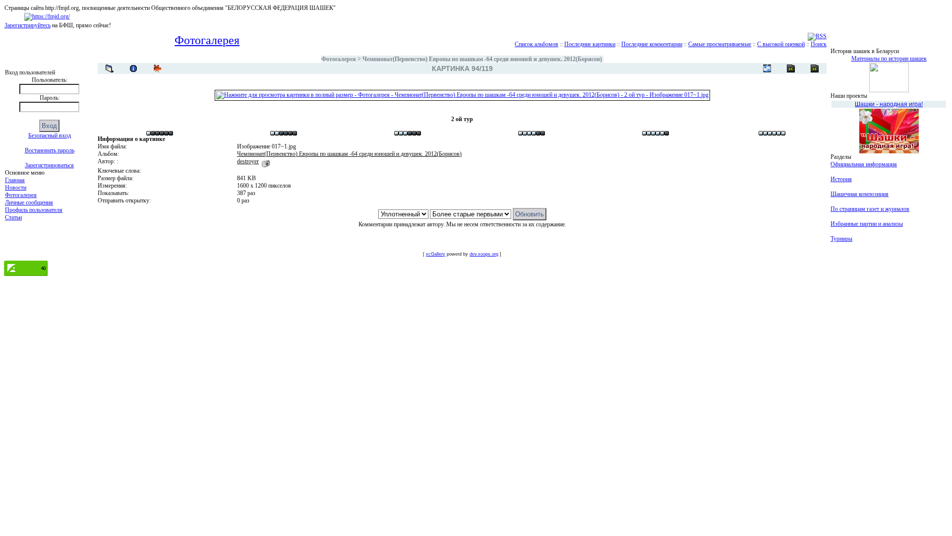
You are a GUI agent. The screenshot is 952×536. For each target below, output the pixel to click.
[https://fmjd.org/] (47, 16)
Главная (15, 180)
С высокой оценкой (781, 44)
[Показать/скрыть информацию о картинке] (133, 68)
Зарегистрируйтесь (27, 25)
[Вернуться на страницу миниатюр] (109, 68)
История (841, 179)
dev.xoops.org (484, 254)
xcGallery (435, 254)
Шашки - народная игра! (889, 104)
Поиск (819, 44)
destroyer (248, 161)
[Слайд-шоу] (157, 68)
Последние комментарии (651, 44)
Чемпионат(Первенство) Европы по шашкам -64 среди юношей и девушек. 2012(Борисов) (482, 59)
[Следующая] (791, 68)
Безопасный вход (49, 135)
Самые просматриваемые (719, 44)
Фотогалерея (21, 195)
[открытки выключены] (767, 68)
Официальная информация (864, 164)
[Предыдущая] (815, 68)
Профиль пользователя (33, 209)
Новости (15, 187)
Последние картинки (589, 44)
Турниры (841, 238)
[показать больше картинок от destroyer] (266, 161)
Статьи (13, 217)
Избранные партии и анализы (867, 223)
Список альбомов (536, 44)
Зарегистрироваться (49, 165)
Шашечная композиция (860, 194)
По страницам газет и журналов (870, 208)
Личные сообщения (29, 202)
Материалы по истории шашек (889, 58)
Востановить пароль (49, 150)
